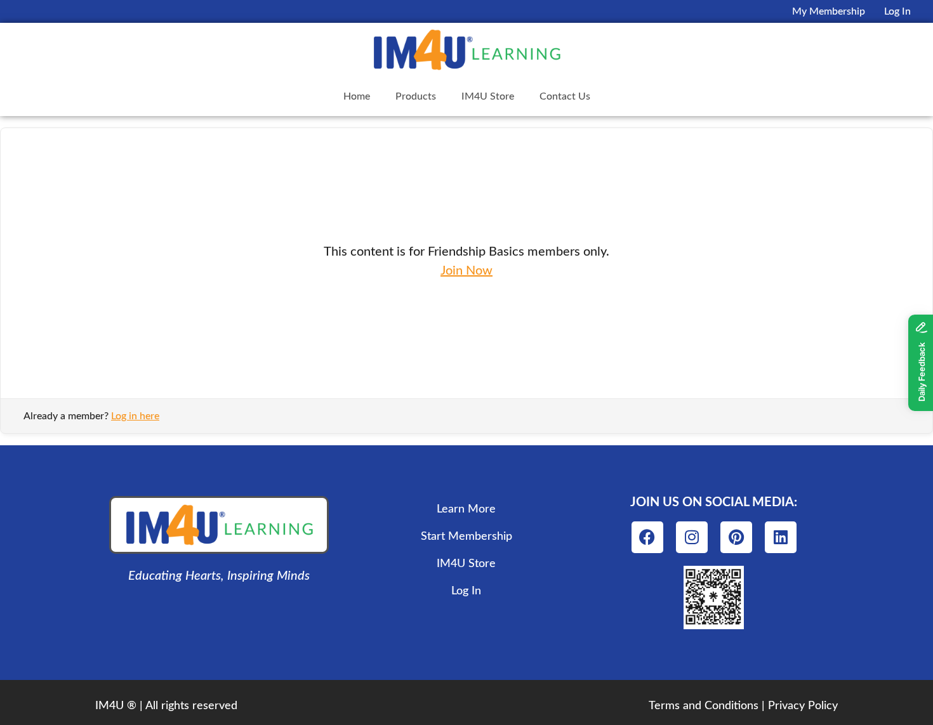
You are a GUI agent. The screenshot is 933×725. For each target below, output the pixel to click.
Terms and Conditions (703, 706)
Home (356, 96)
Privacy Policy (803, 706)
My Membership (828, 11)
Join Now (466, 271)
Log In (897, 11)
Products (415, 96)
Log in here (135, 416)
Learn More (466, 509)
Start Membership (466, 536)
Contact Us (564, 96)
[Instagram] (692, 537)
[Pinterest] (736, 537)
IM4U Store (487, 96)
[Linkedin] (781, 537)
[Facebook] (647, 537)
